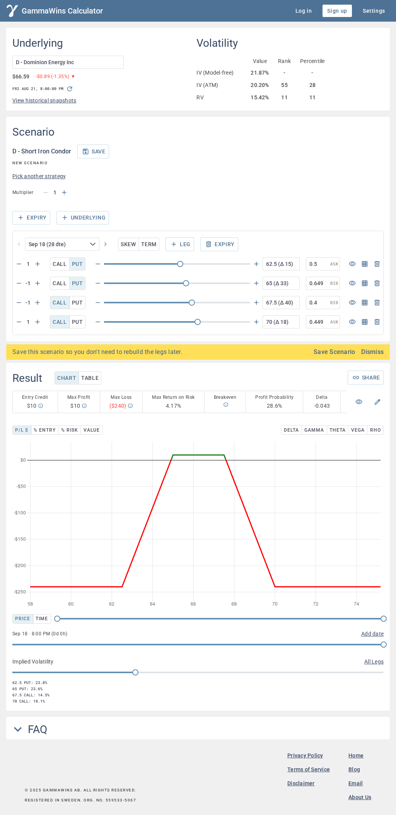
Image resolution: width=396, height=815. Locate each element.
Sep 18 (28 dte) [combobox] (47, 244)
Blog (354, 769)
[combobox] (68, 62)
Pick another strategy (39, 176)
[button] (94, 244)
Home (356, 755)
